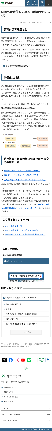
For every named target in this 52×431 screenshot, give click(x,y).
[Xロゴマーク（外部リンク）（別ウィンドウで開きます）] (4, 360)
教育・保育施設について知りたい (21, 297)
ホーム (3, 344)
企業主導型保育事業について (18, 65)
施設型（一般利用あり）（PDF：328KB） (22, 170)
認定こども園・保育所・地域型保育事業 (21, 314)
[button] (28, 3)
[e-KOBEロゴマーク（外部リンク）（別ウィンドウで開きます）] (47, 360)
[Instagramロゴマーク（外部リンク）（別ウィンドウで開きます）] (17, 360)
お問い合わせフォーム (14, 261)
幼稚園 (8, 309)
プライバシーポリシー (9, 420)
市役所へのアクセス (11, 387)
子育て (9, 344)
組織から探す (8, 392)
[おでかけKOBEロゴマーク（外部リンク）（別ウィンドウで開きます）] (27, 368)
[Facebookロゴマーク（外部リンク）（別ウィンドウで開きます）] (10, 360)
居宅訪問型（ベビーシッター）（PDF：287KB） (25, 179)
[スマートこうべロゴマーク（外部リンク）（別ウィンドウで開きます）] (41, 360)
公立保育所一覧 (12, 319)
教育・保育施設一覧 (13, 304)
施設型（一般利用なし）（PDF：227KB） (22, 175)
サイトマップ (6, 408)
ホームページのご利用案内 (11, 414)
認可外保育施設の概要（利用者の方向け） (22, 324)
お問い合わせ (8, 401)
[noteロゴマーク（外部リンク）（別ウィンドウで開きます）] (35, 360)
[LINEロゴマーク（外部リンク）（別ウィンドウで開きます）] (29, 360)
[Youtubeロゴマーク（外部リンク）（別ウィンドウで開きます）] (23, 360)
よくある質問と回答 (11, 397)
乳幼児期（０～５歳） (20, 344)
